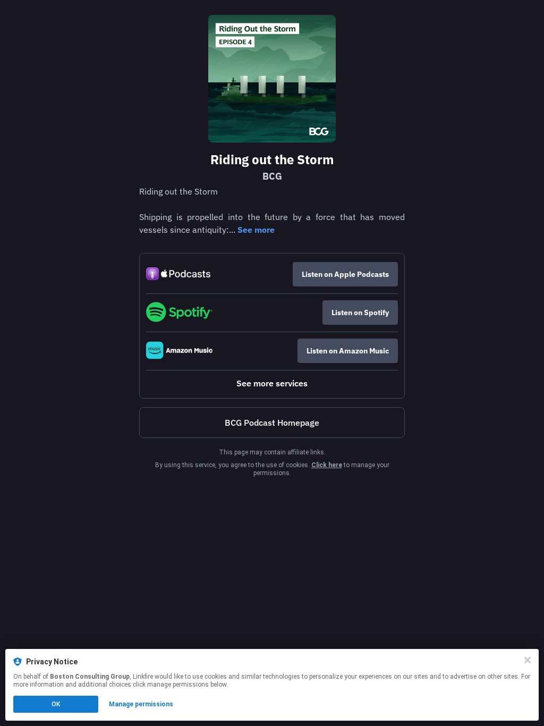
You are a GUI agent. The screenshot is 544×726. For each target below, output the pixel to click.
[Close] (527, 660)
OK (56, 704)
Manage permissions (141, 704)
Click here (326, 465)
